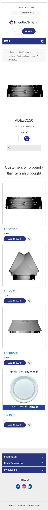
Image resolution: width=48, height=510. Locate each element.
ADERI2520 (11, 353)
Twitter (24, 486)
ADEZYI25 (10, 291)
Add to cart (26, 138)
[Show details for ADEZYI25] (24, 265)
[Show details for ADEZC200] (24, 203)
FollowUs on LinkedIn (30, 486)
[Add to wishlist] (29, 238)
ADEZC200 (10, 229)
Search (28, 31)
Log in (20, 7)
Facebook (18, 486)
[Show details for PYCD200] (24, 389)
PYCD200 (10, 415)
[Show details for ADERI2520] (24, 327)
